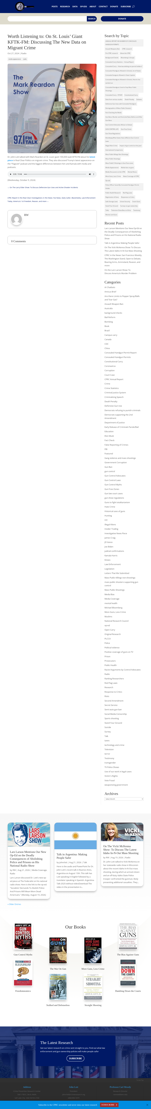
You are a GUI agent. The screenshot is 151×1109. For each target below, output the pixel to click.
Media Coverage (112, 598)
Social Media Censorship (116, 714)
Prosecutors (110, 660)
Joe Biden (109, 546)
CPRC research (127, 49)
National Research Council (116, 621)
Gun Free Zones (112, 489)
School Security (125, 202)
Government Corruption (116, 462)
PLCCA (108, 638)
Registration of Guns (112, 197)
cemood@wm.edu (120, 1094)
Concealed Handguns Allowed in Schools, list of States (123, 71)
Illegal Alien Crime (111, 146)
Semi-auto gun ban (113, 709)
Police (107, 643)
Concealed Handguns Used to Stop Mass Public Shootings (120, 89)
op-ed (107, 625)
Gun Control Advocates (115, 475)
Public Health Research (113, 193)
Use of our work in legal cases (118, 771)
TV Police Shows (112, 767)
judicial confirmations (114, 551)
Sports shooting (112, 718)
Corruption (110, 370)
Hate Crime (110, 506)
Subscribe (126, 6)
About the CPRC (125, 53)
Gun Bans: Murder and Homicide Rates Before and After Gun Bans (123, 118)
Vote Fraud (110, 780)
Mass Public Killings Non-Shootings (116, 154)
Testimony (136, 210)
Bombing (109, 321)
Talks (107, 210)
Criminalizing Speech (114, 397)
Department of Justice (115, 422)
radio (25, 59)
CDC (107, 344)
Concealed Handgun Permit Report (121, 352)
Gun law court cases (114, 493)
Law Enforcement (113, 564)
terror (107, 753)
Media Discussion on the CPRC (115, 172)
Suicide (108, 727)
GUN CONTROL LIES (112, 129)
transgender (110, 762)
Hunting (108, 515)
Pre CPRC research (111, 53)
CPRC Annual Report (114, 379)
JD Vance (109, 542)
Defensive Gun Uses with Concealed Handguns (120, 104)
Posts (55, 6)
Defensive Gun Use (113, 405)
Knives (107, 560)
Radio (23, 53)
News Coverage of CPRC (131, 176)
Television (109, 749)
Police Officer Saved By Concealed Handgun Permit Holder (122, 186)
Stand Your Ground (111, 206)
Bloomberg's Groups (127, 58)
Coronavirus (110, 366)
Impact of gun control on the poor (131, 146)
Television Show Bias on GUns (121, 210)
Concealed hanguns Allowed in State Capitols (120, 75)
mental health (111, 603)
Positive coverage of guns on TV (119, 652)
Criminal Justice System (115, 392)
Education (109, 431)
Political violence (112, 647)
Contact (103, 6)
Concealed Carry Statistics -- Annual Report (119, 62)
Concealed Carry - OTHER (113, 95)
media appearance (14, 59)
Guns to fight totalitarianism (117, 502)
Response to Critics (113, 691)
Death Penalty (129, 99)
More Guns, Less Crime (113, 176)
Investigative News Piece (116, 533)
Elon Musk (109, 436)
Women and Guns (111, 215)
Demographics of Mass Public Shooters (118, 108)
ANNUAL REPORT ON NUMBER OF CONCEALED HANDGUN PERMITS (120, 43)
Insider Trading (111, 528)
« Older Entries (14, 904)
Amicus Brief (110, 291)
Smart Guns (136, 202)
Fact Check (109, 440)
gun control (110, 471)
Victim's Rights (111, 776)
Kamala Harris (111, 555)
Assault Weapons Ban (112, 49)
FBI (106, 449)
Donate (114, 6)
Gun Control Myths (113, 484)
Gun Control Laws (113, 480)
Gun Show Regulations (112, 134)
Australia (109, 308)
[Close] (147, 1105)
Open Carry (110, 629)
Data (75, 6)
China (107, 348)
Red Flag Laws (127, 193)
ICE (106, 520)
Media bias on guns (127, 168)
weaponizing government (116, 784)
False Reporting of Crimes (116, 444)
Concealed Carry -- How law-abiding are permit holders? (123, 66)
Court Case (110, 375)
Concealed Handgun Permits (118, 357)
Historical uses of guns (115, 511)
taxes (107, 740)
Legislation (109, 568)
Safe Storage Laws (111, 202)
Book (107, 326)
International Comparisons (114, 150)
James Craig (110, 537)
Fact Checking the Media (113, 113)
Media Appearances (112, 168)
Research (65, 6)
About (93, 6)
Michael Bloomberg (113, 607)
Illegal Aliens (110, 524)
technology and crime (114, 745)
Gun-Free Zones (126, 129)
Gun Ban (108, 467)
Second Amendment (114, 700)
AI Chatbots (110, 287)
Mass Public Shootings (112, 159)
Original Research (113, 634)
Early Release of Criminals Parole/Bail (122, 427)
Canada (108, 339)
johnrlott (63, 862)
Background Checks (111, 58)
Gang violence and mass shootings (120, 458)
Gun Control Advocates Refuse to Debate (118, 125)
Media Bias (109, 594)
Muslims (108, 616)
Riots (107, 696)
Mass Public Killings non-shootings (120, 577)
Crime (107, 383)
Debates (139, 99)
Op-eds (83, 6)
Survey (108, 731)
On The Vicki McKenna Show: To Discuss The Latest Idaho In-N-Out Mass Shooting (120, 850)
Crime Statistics (112, 388)
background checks (113, 312)
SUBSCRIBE (75, 1058)
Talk (106, 736)
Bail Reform (110, 317)
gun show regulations (114, 497)
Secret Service (111, 705)
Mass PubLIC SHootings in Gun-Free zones (119, 163)
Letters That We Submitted (117, 573)
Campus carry (111, 335)
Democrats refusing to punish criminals (122, 410)
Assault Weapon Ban (114, 304)
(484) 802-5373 (73, 1098)
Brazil (107, 330)
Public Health (111, 665)
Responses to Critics (127, 197)
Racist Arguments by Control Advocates (123, 669)
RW (14, 870)
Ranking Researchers (114, 678)
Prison (107, 656)
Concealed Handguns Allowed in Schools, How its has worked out (122, 81)
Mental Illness (132, 172)
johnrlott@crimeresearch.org (73, 1094)
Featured (109, 453)
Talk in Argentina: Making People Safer (122, 243)
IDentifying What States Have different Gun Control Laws (122, 139)
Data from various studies (113, 99)
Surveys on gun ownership (129, 206)
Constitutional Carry (131, 95)
